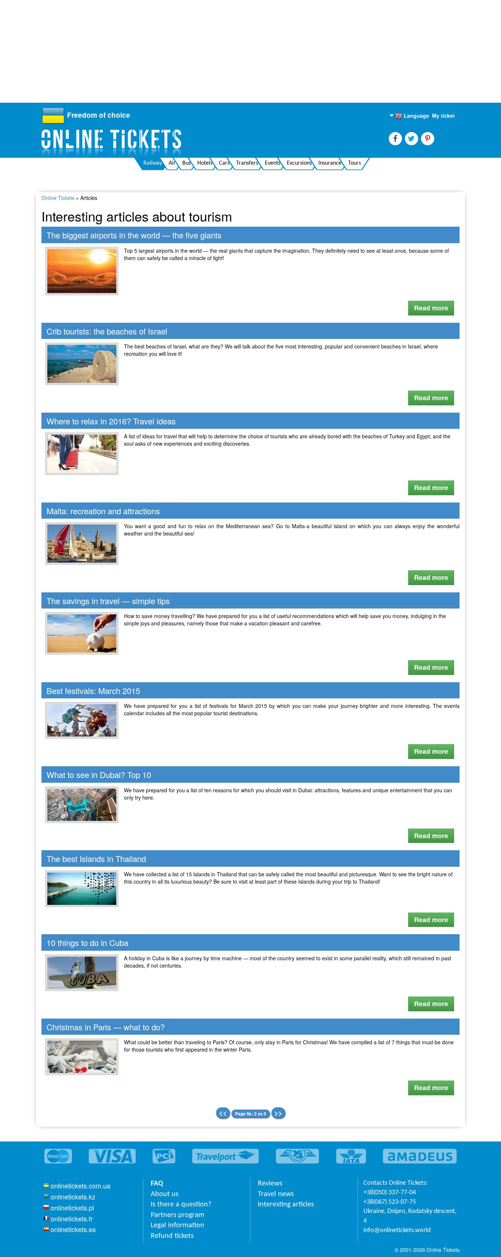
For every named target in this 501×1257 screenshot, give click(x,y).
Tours (354, 163)
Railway (152, 163)
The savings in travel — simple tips (108, 600)
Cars (224, 163)
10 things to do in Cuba (87, 942)
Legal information (177, 1225)
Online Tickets (57, 197)
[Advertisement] (220, 51)
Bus (186, 163)
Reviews (270, 1183)
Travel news (276, 1194)
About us (165, 1194)
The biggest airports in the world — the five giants (134, 235)
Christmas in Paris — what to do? (106, 1027)
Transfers (247, 163)
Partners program (177, 1215)
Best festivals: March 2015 (93, 690)
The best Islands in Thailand (96, 858)
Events (272, 163)
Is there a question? (181, 1204)
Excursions (299, 163)
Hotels (204, 163)
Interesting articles (286, 1204)
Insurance (329, 163)
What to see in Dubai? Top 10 (99, 774)
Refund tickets (172, 1236)
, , (409, 1216)
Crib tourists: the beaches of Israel (107, 331)
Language (412, 116)
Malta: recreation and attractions (103, 510)
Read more (431, 308)
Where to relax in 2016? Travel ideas (111, 421)
